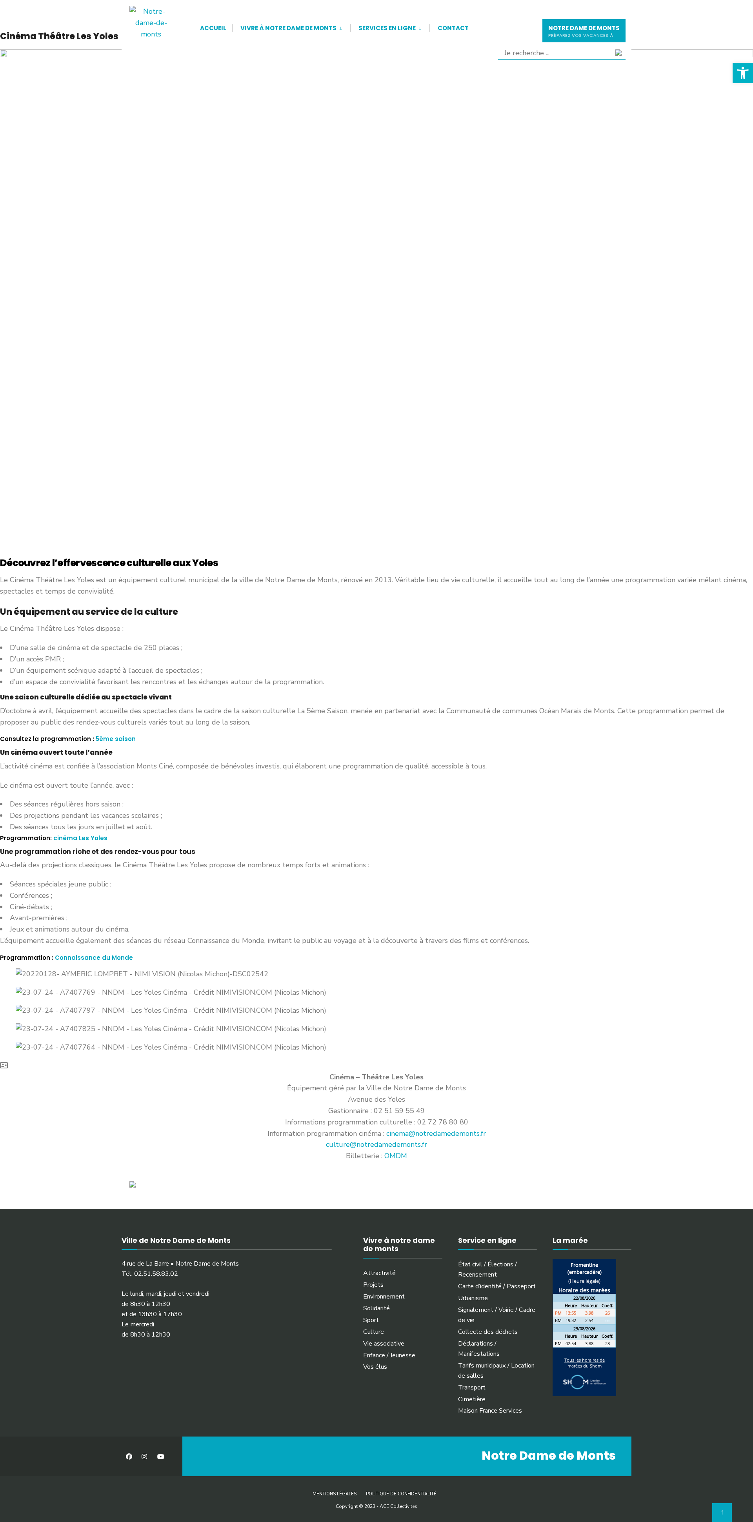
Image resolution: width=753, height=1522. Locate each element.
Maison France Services (490, 1410)
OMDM (395, 1156)
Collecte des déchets (488, 1332)
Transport (472, 1387)
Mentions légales (334, 1494)
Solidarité (376, 1308)
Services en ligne (387, 28)
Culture (373, 1332)
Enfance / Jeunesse (389, 1355)
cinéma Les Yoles (80, 838)
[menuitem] (291, 26)
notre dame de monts (584, 31)
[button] (743, 73)
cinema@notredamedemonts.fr (436, 1133)
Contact (453, 28)
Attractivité (379, 1273)
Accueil (213, 28)
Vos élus (375, 1366)
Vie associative (383, 1343)
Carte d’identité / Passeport (497, 1286)
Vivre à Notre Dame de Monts (288, 28)
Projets (373, 1284)
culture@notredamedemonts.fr (376, 1144)
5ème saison (116, 739)
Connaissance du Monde (94, 958)
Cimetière (472, 1399)
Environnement (384, 1296)
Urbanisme (473, 1298)
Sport (371, 1320)
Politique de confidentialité (401, 1494)
